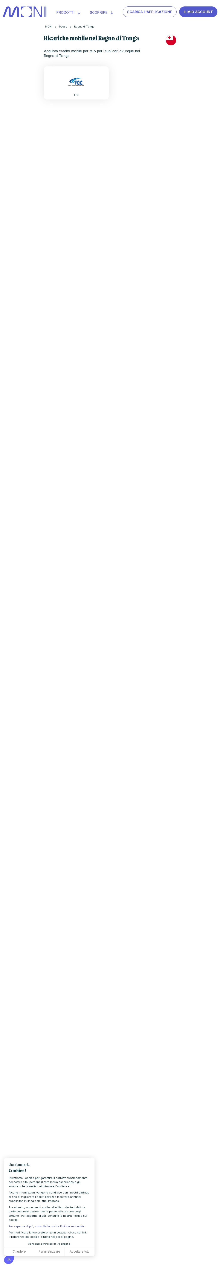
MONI (48, 26)
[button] (9, 1259)
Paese (63, 26)
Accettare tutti (79, 1251)
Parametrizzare (49, 1251)
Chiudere (19, 1251)
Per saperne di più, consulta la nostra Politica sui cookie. (47, 1226)
